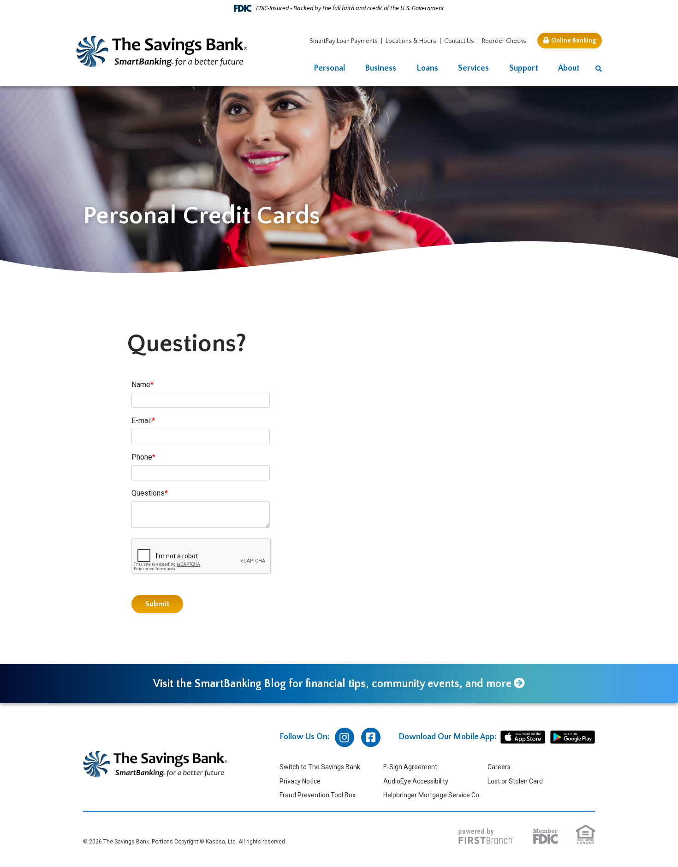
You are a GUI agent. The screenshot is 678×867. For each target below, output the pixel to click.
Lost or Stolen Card (515, 781)
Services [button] (473, 68)
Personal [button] (329, 68)
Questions (148, 493)
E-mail (141, 420)
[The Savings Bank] (162, 51)
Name (140, 384)
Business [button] (380, 68)
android (572, 737)
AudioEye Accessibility (415, 781)
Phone (141, 457)
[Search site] (598, 69)
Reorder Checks (504, 41)
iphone (522, 737)
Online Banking (573, 40)
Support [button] (523, 68)
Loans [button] (427, 68)
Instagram (344, 737)
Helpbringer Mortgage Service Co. (432, 795)
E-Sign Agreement (410, 767)
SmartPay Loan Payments (343, 41)
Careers (499, 767)
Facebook (371, 737)
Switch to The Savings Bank (320, 767)
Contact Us (459, 41)
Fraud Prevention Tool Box (318, 795)
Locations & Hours (411, 41)
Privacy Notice (300, 781)
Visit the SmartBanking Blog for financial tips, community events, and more (332, 684)
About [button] (569, 68)
